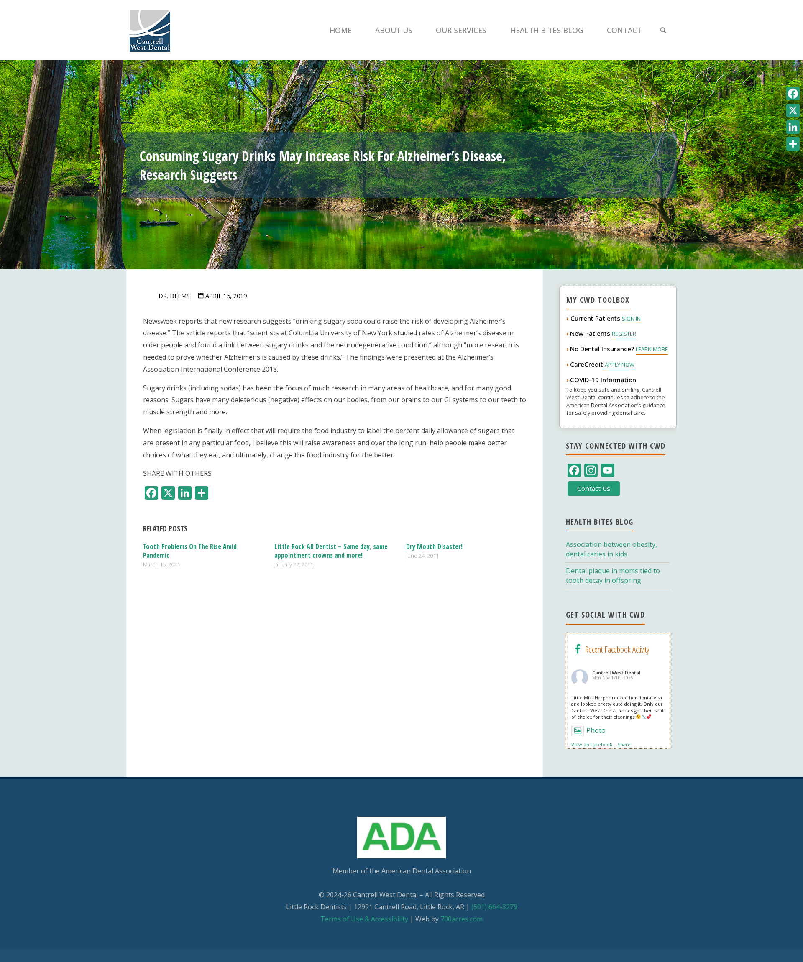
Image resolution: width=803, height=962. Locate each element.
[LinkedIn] (793, 127)
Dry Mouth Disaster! (434, 546)
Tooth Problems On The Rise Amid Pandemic (190, 551)
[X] (793, 110)
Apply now (619, 364)
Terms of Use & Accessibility (364, 919)
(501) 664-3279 (494, 906)
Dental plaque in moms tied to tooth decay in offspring (613, 575)
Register (624, 333)
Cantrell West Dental (616, 673)
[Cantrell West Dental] (150, 30)
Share (624, 744)
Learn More (652, 349)
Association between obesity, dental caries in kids (611, 549)
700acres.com (461, 919)
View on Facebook (591, 744)
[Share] (793, 143)
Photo (596, 730)
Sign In (631, 318)
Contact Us (593, 488)
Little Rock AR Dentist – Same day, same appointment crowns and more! (331, 551)
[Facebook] (793, 93)
